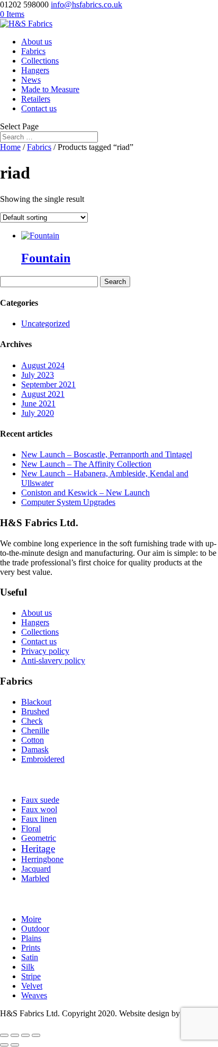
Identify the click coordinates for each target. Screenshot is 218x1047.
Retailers (35, 98)
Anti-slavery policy (53, 660)
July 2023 (37, 374)
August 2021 (43, 393)
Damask (35, 749)
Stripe (31, 976)
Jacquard (36, 868)
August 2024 (43, 365)
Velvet (31, 985)
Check (32, 720)
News (31, 79)
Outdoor (35, 928)
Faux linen (39, 818)
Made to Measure (50, 89)
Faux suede (40, 799)
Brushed (35, 711)
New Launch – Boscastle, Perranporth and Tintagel (106, 454)
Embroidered (43, 759)
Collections (40, 60)
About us (36, 41)
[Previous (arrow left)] (4, 1044)
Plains (31, 938)
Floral (31, 828)
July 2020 (37, 413)
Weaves (34, 995)
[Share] (25, 1035)
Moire (31, 919)
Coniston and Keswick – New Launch (85, 492)
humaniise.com (25, 1022)
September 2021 (48, 384)
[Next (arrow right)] (15, 1044)
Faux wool (39, 809)
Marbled (35, 878)
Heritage (38, 848)
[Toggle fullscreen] (15, 1035)
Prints (30, 947)
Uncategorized (45, 323)
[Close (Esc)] (36, 1035)
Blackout (36, 701)
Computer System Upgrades (68, 502)
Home (10, 147)
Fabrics (33, 51)
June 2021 (38, 403)
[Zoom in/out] (4, 1035)
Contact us (39, 108)
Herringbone (42, 859)
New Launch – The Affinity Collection (86, 463)
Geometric (38, 837)
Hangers (35, 70)
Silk (27, 966)
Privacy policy (45, 650)
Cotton (32, 739)
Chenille (35, 730)
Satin (29, 957)
